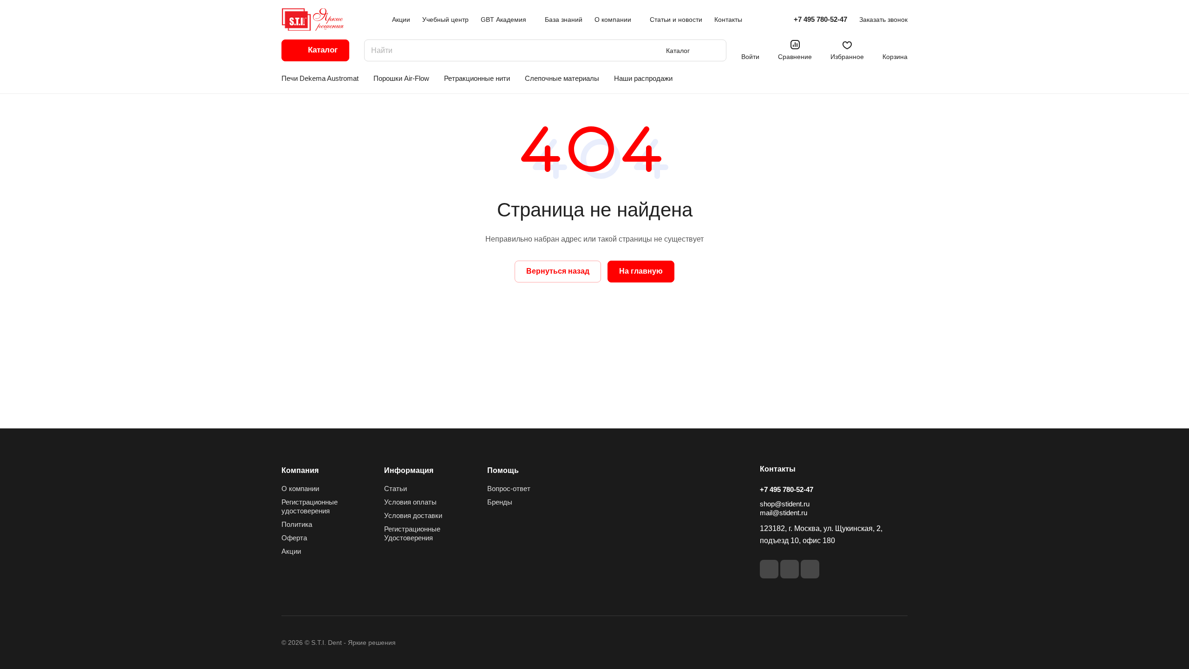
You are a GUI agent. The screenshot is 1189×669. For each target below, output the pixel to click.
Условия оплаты (410, 502)
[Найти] (714, 50)
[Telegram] (810, 569)
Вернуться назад (557, 271)
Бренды (499, 502)
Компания (300, 470)
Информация (408, 470)
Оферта (294, 538)
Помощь (503, 470)
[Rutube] (789, 569)
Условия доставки (413, 515)
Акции (291, 551)
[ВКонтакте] (769, 569)
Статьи (395, 488)
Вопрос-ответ (508, 488)
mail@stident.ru (783, 513)
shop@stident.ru (785, 504)
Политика (296, 524)
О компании (300, 488)
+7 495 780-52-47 (820, 19)
